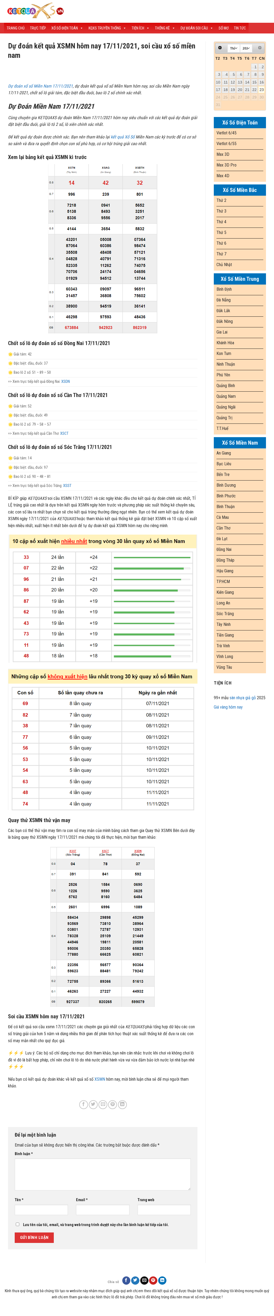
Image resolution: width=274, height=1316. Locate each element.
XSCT (64, 433)
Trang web (146, 1200)
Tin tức (240, 28)
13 (240, 82)
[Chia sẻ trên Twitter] (93, 1104)
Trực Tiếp (38, 28)
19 (233, 90)
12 (233, 82)
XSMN (99, 1079)
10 (218, 82)
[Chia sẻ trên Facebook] (83, 1104)
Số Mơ (224, 28)
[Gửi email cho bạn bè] (102, 1104)
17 (218, 90)
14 (247, 82)
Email (82, 1200)
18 (225, 90)
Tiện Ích (138, 28)
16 (262, 82)
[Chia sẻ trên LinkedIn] (122, 1104)
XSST (67, 485)
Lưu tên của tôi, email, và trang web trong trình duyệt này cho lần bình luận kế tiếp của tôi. (96, 1225)
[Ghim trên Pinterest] (112, 1104)
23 (262, 90)
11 (226, 82)
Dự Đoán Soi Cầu (194, 28)
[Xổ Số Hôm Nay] (97, 11)
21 (247, 90)
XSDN (65, 381)
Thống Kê (162, 28)
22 (254, 90)
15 (254, 82)
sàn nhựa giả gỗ (243, 697)
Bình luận (24, 1154)
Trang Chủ (16, 28)
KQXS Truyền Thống (105, 28)
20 (240, 90)
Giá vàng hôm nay (228, 707)
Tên (19, 1200)
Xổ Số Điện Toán (64, 28)
